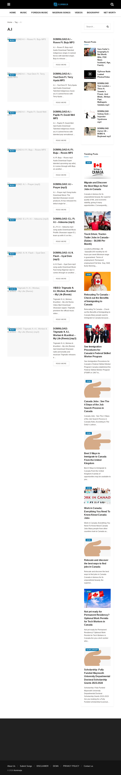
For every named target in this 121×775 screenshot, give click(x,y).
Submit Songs (26, 766)
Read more (62, 65)
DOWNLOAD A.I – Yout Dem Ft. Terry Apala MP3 (63, 77)
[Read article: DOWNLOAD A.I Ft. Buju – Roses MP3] (28, 163)
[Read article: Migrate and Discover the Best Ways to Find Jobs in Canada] (97, 169)
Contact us (88, 766)
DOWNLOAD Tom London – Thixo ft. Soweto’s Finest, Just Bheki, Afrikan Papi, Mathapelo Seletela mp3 (104, 94)
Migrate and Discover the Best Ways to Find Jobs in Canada (95, 185)
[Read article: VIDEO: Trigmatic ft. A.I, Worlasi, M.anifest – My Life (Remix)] (28, 301)
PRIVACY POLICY (71, 766)
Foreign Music (39, 12)
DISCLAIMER (42, 766)
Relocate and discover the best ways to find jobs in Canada (96, 563)
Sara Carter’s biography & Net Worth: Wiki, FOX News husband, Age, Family (104, 57)
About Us (11, 766)
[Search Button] (112, 4)
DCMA (56, 766)
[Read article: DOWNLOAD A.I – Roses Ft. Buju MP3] (28, 52)
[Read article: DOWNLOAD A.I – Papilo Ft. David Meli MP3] (28, 125)
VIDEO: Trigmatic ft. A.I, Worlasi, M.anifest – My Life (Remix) (64, 291)
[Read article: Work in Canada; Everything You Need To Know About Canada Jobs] (97, 494)
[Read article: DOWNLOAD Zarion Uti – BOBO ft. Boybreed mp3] (90, 131)
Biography (93, 12)
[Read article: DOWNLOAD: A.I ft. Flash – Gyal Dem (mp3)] (28, 266)
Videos (78, 12)
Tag (16, 22)
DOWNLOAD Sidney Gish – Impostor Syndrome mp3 (103, 116)
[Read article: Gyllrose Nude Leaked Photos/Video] (90, 74)
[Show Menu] (8, 4)
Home (13, 12)
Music (23, 12)
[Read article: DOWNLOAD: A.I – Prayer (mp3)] (28, 197)
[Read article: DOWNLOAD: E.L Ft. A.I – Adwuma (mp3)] (28, 232)
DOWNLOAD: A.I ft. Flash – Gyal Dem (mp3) (63, 256)
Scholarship (92, 650)
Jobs (88, 162)
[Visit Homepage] (60, 4)
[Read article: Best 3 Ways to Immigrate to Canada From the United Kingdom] (97, 440)
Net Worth (110, 12)
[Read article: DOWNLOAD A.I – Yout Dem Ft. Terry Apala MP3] (28, 87)
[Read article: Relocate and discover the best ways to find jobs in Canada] (97, 546)
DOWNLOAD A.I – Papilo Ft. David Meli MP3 (64, 115)
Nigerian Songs (61, 12)
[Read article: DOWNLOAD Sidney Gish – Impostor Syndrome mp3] (90, 114)
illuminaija (18, 770)
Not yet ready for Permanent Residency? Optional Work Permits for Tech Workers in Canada (96, 618)
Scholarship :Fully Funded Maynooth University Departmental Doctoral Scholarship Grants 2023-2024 (97, 676)
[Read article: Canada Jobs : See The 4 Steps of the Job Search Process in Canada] (97, 388)
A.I (21, 22)
